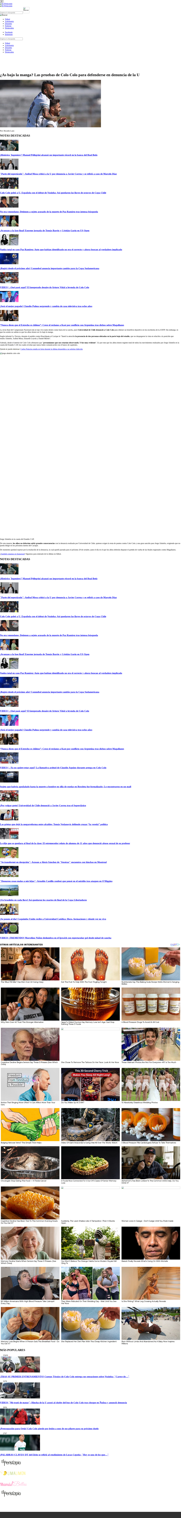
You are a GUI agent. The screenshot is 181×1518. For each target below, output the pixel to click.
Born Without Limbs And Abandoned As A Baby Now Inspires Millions (148, 1342)
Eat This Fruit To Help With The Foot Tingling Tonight (84, 982)
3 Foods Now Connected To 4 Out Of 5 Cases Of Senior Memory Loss (88, 1182)
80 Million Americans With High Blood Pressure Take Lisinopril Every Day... (27, 1302)
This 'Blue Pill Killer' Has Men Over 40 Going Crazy (22, 982)
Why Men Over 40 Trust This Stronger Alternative (22, 1022)
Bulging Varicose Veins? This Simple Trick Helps (21, 1143)
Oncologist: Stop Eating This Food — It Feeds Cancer (23, 1181)
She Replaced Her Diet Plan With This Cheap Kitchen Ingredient (89, 1341)
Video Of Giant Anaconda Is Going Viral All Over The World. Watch (89, 1143)
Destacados (9, 28)
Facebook (9, 32)
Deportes (8, 24)
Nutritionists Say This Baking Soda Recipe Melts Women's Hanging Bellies (150, 983)
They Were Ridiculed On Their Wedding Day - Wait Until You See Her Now (88, 1302)
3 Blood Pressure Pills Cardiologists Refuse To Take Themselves (149, 1143)
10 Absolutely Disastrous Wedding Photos (140, 1102)
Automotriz (9, 21)
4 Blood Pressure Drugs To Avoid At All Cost (140, 1022)
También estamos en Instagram (13, 554)
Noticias (8, 26)
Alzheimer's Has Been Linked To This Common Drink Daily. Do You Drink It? (150, 1182)
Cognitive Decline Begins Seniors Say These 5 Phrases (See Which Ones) (29, 1063)
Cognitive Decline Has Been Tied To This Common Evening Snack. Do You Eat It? (29, 1222)
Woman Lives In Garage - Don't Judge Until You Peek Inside (147, 1221)
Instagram (9, 34)
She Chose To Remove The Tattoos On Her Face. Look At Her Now (90, 1062)
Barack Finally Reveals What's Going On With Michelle (145, 1261)
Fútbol (7, 19)
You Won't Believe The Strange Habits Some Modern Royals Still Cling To (88, 1262)
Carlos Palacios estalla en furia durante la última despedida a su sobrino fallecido (51, 349)
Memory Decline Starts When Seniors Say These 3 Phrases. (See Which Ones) (28, 1262)
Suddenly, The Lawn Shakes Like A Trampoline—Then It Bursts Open (88, 1222)
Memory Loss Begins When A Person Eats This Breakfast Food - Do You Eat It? (30, 1342)
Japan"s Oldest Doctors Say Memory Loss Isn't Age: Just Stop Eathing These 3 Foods (87, 1023)
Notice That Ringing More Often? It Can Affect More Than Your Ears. (28, 1103)
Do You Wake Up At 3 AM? (72, 1102)
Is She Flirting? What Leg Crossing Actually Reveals (144, 1301)
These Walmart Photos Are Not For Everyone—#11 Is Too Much (149, 1062)
